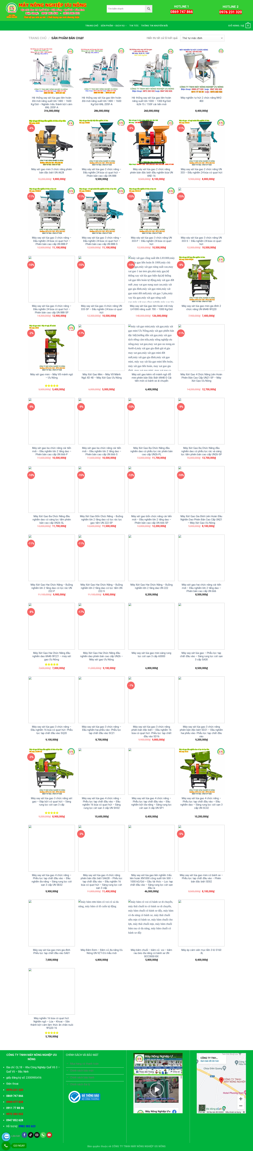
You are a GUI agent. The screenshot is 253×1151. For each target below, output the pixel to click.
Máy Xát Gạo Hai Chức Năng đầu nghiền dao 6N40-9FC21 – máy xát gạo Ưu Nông (51, 656)
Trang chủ (37, 38)
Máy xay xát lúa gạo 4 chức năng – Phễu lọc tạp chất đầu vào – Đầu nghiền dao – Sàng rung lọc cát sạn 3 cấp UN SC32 (201, 803)
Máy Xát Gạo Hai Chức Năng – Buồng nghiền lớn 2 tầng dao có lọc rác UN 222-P (52, 588)
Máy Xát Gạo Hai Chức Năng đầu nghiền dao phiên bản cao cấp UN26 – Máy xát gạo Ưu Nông (101, 656)
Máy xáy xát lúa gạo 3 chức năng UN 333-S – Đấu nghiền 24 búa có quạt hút (201, 241)
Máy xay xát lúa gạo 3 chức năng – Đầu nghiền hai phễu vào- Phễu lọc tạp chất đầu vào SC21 (101, 730)
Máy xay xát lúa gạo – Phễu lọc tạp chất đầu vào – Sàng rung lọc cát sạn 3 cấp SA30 (201, 656)
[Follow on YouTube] (49, 1135)
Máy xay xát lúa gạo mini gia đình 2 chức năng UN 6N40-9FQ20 (201, 308)
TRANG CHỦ (91, 25)
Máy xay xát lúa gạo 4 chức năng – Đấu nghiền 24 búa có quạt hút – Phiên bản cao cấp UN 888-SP (51, 309)
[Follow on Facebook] (24, 1135)
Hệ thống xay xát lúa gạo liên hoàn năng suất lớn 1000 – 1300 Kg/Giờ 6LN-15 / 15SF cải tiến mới (151, 101)
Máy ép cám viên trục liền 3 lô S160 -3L (201, 952)
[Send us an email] (37, 1135)
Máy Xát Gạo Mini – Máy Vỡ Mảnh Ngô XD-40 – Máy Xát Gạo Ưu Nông (102, 376)
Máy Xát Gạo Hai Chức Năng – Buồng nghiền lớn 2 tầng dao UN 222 (151, 586)
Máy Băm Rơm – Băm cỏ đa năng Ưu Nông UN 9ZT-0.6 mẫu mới (102, 952)
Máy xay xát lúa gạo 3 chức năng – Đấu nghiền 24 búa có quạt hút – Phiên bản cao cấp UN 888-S (101, 241)
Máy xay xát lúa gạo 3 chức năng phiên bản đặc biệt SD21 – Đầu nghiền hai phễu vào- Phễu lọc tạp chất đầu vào (201, 731)
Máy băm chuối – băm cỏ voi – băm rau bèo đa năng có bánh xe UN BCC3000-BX (151, 953)
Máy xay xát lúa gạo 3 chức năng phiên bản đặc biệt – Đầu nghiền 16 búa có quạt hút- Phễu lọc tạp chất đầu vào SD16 (151, 731)
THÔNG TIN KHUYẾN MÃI (154, 25)
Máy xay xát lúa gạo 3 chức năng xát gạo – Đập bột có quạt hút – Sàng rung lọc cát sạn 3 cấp (51, 801)
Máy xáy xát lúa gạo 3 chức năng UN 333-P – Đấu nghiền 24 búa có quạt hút (151, 241)
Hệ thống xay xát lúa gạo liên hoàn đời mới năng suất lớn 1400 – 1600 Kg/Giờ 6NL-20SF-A (101, 101)
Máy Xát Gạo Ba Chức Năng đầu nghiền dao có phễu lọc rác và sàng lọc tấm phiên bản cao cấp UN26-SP (201, 451)
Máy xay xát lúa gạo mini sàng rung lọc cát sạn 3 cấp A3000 (151, 655)
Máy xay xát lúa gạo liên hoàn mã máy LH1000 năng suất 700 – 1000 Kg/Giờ (151, 308)
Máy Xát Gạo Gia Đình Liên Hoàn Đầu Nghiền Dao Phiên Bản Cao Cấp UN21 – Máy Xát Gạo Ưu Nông (201, 519)
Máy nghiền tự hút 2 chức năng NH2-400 (201, 99)
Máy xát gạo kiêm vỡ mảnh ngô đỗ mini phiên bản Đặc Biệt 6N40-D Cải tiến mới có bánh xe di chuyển (151, 377)
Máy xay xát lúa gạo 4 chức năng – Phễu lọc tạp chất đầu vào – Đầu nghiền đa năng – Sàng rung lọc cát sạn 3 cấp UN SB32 (52, 880)
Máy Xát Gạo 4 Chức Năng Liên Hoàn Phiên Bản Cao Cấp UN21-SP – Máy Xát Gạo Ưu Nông (201, 377)
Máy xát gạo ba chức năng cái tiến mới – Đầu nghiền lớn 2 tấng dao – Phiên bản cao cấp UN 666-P (51, 451)
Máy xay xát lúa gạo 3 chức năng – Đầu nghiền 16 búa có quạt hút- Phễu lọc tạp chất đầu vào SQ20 (52, 730)
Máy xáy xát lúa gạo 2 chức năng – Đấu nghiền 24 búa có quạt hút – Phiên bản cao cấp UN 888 (101, 172)
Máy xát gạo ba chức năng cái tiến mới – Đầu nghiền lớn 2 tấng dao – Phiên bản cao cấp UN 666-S (101, 451)
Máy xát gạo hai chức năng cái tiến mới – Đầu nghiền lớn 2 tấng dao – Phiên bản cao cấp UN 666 (201, 588)
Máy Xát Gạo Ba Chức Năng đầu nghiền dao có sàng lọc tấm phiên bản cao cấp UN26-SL (52, 519)
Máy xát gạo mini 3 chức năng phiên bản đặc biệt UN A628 (51, 171)
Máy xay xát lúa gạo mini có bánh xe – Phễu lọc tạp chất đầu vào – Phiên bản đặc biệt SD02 (201, 878)
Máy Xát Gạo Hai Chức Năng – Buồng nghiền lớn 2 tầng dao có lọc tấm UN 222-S (102, 588)
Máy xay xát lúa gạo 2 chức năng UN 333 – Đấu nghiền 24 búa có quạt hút (201, 171)
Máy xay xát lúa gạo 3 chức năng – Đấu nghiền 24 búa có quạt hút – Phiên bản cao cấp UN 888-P (51, 241)
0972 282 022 (14, 1114)
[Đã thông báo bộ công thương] (84, 1096)
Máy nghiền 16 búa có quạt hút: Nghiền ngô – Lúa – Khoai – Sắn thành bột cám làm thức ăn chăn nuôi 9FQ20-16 (51, 1023)
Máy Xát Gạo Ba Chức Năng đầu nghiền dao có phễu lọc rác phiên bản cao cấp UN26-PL (151, 451)
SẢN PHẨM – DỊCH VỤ (113, 25)
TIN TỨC (134, 25)
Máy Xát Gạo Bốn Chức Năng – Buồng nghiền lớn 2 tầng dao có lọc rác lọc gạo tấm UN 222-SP (101, 519)
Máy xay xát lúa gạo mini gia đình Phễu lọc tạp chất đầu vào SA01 (51, 952)
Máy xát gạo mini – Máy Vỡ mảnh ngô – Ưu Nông (51, 376)
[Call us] (43, 1135)
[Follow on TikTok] (31, 1135)
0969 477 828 (14, 1102)
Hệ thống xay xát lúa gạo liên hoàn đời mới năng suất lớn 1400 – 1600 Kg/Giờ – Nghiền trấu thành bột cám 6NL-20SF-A (51, 102)
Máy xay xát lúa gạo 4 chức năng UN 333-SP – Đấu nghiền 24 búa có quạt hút (101, 309)
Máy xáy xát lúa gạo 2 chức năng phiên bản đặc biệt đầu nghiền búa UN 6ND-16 (151, 172)
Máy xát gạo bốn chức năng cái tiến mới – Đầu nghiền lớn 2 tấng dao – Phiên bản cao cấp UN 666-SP (151, 519)
